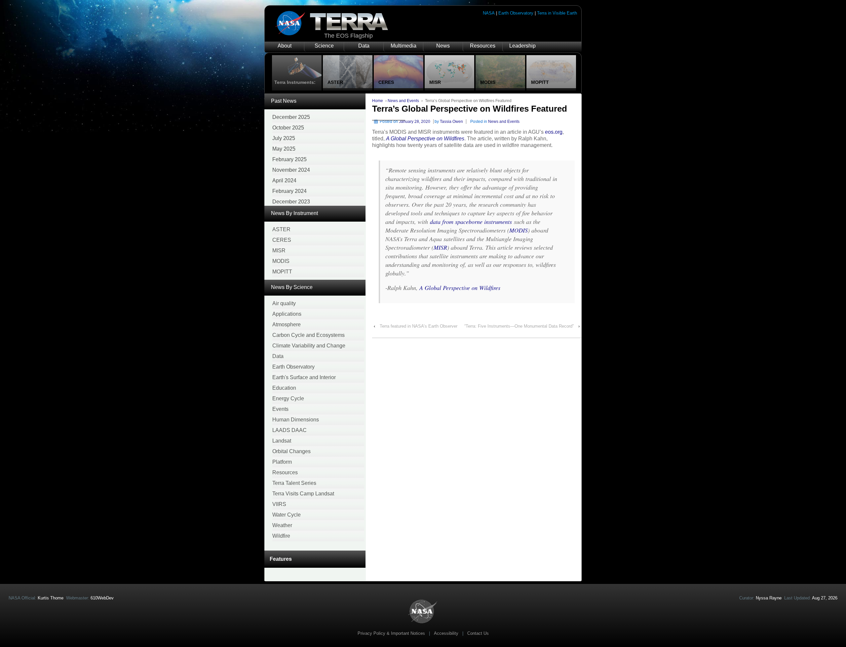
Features (281, 559)
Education (284, 388)
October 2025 (288, 127)
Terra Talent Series (294, 483)
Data (363, 46)
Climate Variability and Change (308, 345)
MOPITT (282, 271)
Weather (282, 525)
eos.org (553, 132)
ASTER (281, 229)
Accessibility (446, 633)
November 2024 (291, 170)
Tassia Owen (451, 121)
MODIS (280, 261)
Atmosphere (286, 324)
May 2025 (283, 149)
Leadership (522, 46)
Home (377, 100)
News (443, 46)
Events (280, 409)
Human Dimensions (295, 419)
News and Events (403, 100)
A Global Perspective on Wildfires (425, 138)
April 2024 (284, 180)
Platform (282, 462)
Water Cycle (286, 515)
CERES (281, 240)
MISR (279, 250)
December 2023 (291, 201)
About (284, 46)
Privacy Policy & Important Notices (391, 633)
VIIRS (279, 504)
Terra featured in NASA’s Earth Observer (418, 326)
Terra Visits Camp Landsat (303, 493)
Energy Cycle (288, 398)
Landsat (281, 441)
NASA (489, 13)
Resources (482, 46)
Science (324, 46)
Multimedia (403, 46)
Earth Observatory (515, 13)
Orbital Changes (291, 451)
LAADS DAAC (289, 430)
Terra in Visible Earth (557, 13)
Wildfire (281, 536)
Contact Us (478, 633)
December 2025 (291, 117)
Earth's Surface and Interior (304, 377)
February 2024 (289, 191)
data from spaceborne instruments (471, 222)
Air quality (284, 303)
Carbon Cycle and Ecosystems (308, 335)
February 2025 (289, 159)
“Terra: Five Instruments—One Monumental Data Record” (519, 326)
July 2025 (283, 138)
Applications (286, 314)
